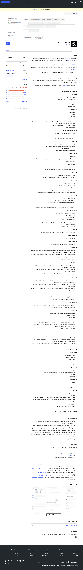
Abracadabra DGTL (72, 74)
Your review (24, 101)
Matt (17, 551)
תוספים (61, 553)
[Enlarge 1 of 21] (75, 488)
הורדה (8, 43)
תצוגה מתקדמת (24, 79)
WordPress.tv (45, 555)
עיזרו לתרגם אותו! (36, 9)
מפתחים (46, 553)
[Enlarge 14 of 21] (44, 488)
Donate (31, 553)
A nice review (65, 450)
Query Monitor (70, 60)
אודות (77, 549)
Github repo (63, 453)
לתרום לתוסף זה (24, 121)
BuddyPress (16, 555)
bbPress (16, 553)
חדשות (77, 551)
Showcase (61, 549)
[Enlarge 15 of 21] (44, 503)
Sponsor (69, 455)
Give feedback (56, 452)
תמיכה (7, 50)
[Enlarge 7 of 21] (59, 488)
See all (7, 101)
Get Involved (30, 549)
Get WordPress (5, 2)
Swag (31, 555)
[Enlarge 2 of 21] (75, 517)
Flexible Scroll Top (40, 475)
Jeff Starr (74, 64)
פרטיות (77, 555)
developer (13, 73)
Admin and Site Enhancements (40, 464)
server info (9, 73)
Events (32, 551)
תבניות (62, 551)
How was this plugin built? (71, 525)
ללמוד (47, 549)
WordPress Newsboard (37, 477)
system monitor (9, 75)
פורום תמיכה (24, 111)
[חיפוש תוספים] (65, 13)
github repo (65, 85)
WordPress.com (15, 549)
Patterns (61, 555)
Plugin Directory (75, 6)
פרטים (74, 50)
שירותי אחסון (75, 553)
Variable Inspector (42, 472)
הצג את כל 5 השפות (10, 70)
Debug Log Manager (37, 468)
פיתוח (63, 50)
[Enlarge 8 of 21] (59, 503)
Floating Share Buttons (51, 475)
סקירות (68, 50)
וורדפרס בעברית (64, 562)
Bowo (66, 44)
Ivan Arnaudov (73, 69)
